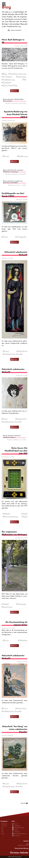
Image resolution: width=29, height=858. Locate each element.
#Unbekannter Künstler (13, 353)
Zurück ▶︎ (24, 803)
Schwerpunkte (4, 824)
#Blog (4, 73)
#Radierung (22, 156)
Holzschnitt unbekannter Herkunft (16, 253)
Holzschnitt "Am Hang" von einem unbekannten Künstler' (14, 729)
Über (2, 831)
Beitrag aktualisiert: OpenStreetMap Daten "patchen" (13, 100)
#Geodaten (7, 82)
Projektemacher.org (14, 26)
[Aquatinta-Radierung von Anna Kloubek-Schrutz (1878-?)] (14, 143)
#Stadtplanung (8, 79)
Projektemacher (17, 825)
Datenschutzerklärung (21, 848)
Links (2, 829)
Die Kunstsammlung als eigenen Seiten (16, 623)
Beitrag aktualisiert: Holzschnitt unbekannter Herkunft (12, 436)
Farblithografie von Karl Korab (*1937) (13, 194)
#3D (24, 79)
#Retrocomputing (10, 516)
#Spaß (24, 513)
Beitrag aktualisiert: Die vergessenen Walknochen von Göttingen (13, 170)
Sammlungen (4, 825)
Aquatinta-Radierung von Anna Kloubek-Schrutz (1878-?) (15, 114)
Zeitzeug (24, 503)
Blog (2, 827)
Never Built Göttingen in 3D (13, 40)
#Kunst (6, 156)
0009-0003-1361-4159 (19, 827)
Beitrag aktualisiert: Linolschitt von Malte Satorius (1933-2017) (13, 181)
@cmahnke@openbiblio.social (20, 833)
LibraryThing (16, 831)
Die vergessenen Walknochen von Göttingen (14, 533)
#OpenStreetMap (9, 85)
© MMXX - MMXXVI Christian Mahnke (14, 856)
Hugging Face (17, 835)
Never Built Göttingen (17, 64)
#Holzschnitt (22, 351)
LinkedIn (16, 829)
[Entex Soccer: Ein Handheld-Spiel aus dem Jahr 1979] (14, 498)
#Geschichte (7, 606)
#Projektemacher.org (17, 73)
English (2, 833)
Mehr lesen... (14, 91)
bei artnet (22, 148)
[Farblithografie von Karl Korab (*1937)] (14, 223)
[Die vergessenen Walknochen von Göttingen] (14, 591)
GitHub (15, 824)
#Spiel (24, 516)
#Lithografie (21, 236)
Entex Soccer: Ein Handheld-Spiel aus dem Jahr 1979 (16, 450)
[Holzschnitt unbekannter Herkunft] (14, 338)
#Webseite (22, 640)
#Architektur (7, 76)
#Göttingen (21, 76)
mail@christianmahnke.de (23, 845)
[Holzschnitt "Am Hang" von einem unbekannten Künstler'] (14, 770)
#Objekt (6, 513)
